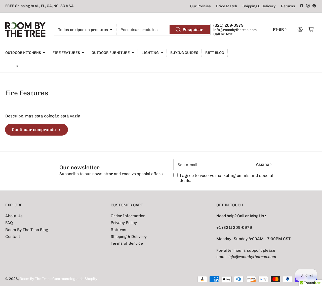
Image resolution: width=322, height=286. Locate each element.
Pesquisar (193, 29)
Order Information (128, 215)
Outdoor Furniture (111, 53)
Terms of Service (127, 243)
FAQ (9, 222)
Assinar (263, 164)
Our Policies (200, 6)
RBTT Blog (214, 53)
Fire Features (66, 53)
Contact (12, 236)
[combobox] (163, 29)
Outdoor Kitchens (23, 53)
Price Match (226, 6)
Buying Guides (184, 53)
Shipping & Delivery (259, 6)
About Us (14, 215)
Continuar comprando (34, 129)
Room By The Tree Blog (26, 229)
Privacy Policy (124, 222)
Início (10, 66)
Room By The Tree (35, 279)
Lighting (150, 53)
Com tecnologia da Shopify (74, 279)
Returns (288, 6)
